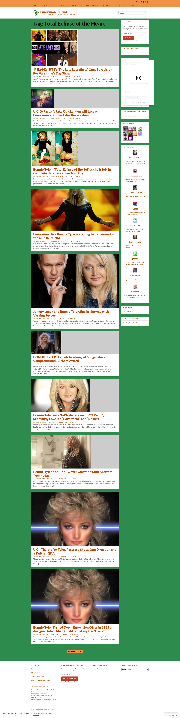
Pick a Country (48, 5)
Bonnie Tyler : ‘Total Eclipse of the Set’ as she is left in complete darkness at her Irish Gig (72, 171)
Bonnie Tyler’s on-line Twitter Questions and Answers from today (72, 473)
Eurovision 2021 (49, 709)
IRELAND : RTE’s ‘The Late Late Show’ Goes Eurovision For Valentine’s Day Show (72, 71)
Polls (62, 5)
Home (35, 5)
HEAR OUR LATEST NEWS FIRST (72, 665)
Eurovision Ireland (53, 12)
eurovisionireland (43, 76)
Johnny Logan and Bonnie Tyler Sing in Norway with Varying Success (71, 313)
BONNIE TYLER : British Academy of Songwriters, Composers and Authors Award (69, 359)
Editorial (106, 5)
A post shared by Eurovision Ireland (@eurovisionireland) (142, 102)
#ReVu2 (131, 5)
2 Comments (70, 479)
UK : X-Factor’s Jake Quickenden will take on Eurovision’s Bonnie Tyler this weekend (66, 113)
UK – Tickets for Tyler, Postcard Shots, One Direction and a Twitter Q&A (74, 551)
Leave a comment (76, 76)
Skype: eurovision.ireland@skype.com (41, 695)
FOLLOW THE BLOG (69, 678)
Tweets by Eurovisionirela (130, 323)
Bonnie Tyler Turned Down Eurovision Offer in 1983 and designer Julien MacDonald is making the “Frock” (74, 629)
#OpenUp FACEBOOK (130, 48)
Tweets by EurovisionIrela (130, 116)
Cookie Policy (36, 715)
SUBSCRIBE (128, 38)
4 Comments (70, 318)
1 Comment (70, 422)
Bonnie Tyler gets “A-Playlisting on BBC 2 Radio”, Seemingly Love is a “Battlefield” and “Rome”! (68, 417)
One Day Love (119, 5)
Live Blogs (72, 5)
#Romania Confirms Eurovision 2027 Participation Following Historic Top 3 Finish (136, 163)
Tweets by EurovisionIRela (98, 669)
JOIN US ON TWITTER (130, 319)
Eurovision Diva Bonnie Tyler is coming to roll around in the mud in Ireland (73, 236)
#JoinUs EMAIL (128, 22)
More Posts (73, 651)
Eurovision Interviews (89, 5)
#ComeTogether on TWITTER (134, 112)
